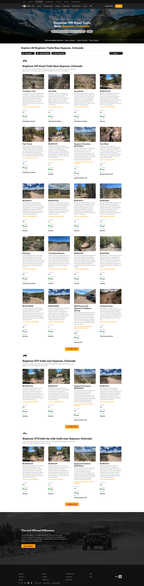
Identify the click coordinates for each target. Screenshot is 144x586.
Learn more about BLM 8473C (59, 207)
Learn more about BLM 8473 (33, 207)
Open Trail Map (28, 546)
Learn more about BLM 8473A (111, 98)
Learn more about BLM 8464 (111, 207)
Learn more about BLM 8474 (59, 153)
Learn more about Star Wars (111, 153)
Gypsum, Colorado (69, 40)
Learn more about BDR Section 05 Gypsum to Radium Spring (85, 316)
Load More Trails (72, 349)
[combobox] (69, 31)
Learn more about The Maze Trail (33, 98)
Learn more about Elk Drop (33, 260)
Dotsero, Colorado (82, 40)
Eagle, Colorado (93, 40)
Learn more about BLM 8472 (85, 207)
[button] (28, 53)
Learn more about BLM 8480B (33, 316)
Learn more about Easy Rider (85, 98)
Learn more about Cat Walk (59, 98)
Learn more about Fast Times (33, 153)
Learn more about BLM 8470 (85, 260)
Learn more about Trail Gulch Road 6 (59, 260)
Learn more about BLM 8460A (59, 316)
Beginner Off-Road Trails (59, 19)
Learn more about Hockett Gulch (111, 316)
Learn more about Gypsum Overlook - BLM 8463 (85, 153)
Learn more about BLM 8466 (111, 260)
